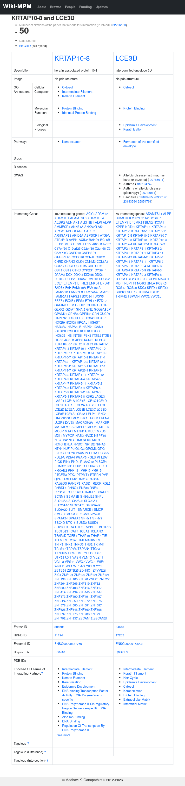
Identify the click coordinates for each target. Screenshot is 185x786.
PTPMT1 (83, 474)
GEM (70, 305)
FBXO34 (86, 296)
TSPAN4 (84, 548)
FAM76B (105, 292)
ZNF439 (72, 592)
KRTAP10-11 (63, 352)
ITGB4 (106, 335)
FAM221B (61, 292)
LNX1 (83, 418)
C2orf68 (100, 248)
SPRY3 (163, 287)
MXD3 (101, 431)
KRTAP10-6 (141, 235)
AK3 (76, 222)
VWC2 (80, 561)
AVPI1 (73, 239)
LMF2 (75, 418)
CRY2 (99, 265)
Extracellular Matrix (136, 699)
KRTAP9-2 (77, 392)
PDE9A (59, 457)
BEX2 (58, 244)
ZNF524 (60, 600)
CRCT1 (70, 265)
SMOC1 (69, 513)
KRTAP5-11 (78, 383)
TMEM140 (70, 540)
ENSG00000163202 (129, 643)
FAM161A (94, 287)
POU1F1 (79, 466)
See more (63, 735)
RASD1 (86, 483)
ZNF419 (60, 592)
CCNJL (90, 257)
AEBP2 (59, 222)
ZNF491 (84, 596)
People (70, 6)
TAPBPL (90, 526)
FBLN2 (148, 222)
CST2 (67, 270)
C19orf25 (74, 248)
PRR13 (86, 470)
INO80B (60, 335)
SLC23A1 (90, 500)
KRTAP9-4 (61, 396)
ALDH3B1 (87, 222)
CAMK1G (61, 252)
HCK (70, 318)
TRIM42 (60, 548)
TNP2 (68, 544)
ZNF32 (95, 583)
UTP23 (59, 557)
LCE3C (91, 409)
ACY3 (90, 213)
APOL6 (71, 231)
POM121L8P (63, 466)
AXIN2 (83, 239)
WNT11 (59, 566)
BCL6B (105, 239)
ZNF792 (60, 618)
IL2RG (95, 331)
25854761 (144, 201)
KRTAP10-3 (81, 352)
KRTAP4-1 (138, 252)
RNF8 (94, 487)
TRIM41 (99, 544)
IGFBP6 (60, 331)
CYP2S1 (88, 270)
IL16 (87, 331)
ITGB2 (96, 335)
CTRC (76, 270)
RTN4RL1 (89, 492)
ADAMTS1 (61, 218)
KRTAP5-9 (61, 392)
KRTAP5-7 (123, 270)
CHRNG (69, 261)
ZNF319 (84, 583)
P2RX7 (59, 453)
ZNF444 (96, 592)
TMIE (100, 540)
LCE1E (59, 405)
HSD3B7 (60, 326)
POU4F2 (92, 466)
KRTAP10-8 (72, 58)
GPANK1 (60, 313)
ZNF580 (72, 605)
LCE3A (70, 409)
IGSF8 (71, 331)
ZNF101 (67, 574)
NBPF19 (100, 435)
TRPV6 (71, 548)
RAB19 (82, 479)
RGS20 (132, 287)
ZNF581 (84, 605)
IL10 (80, 331)
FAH (68, 287)
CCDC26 (78, 257)
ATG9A (105, 235)
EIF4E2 (82, 283)
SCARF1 (103, 492)
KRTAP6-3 (154, 270)
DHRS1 (70, 279)
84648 (120, 626)
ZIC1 (57, 574)
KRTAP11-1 (97, 357)
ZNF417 (96, 587)
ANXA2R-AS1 (94, 226)
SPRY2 (97, 518)
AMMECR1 (62, 226)
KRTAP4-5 (93, 379)
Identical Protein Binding (79, 112)
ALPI (98, 222)
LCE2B (91, 405)
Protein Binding (72, 108)
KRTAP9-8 (77, 396)
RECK (97, 483)
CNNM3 (90, 261)
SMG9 (58, 513)
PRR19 (96, 470)
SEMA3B (72, 496)
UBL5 (97, 553)
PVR (105, 474)
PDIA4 (70, 457)
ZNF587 (96, 605)
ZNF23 (93, 579)
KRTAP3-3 (123, 252)
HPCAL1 (83, 322)
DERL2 (59, 279)
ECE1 (58, 283)
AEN (69, 222)
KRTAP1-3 (61, 348)
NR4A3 (101, 444)
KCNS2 (89, 339)
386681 (59, 626)
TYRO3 (87, 553)
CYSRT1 (101, 270)
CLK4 (80, 261)
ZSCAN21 (100, 618)
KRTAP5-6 (93, 387)
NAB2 (79, 435)
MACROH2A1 (85, 422)
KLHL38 (100, 339)
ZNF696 (96, 609)
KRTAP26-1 (80, 370)
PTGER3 (60, 474)
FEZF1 (59, 300)
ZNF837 (72, 618)
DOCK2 (104, 279)
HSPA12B (74, 326)
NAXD (89, 435)
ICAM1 (98, 326)
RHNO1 (72, 487)
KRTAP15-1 (80, 366)
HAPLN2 (60, 318)
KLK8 (58, 344)
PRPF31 (74, 470)
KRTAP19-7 (62, 370)
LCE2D (59, 409)
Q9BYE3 (122, 652)
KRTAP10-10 (96, 348)
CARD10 (75, 252)
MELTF (81, 426)
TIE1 (105, 535)
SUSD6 (93, 522)
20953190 (160, 197)
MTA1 (69, 431)
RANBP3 (74, 483)
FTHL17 (90, 300)
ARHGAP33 (62, 235)
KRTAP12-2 (80, 361)
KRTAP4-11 (78, 374)
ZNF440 (84, 592)
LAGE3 (100, 396)
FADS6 (59, 287)
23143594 (130, 201)
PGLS (91, 457)
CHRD (58, 261)
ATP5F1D (61, 239)
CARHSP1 (89, 252)
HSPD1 (87, 326)
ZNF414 (84, 587)
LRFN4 (104, 418)
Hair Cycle (130, 677)
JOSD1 (69, 339)
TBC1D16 (104, 526)
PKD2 (75, 461)
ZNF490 (72, 596)
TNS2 (88, 544)
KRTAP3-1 (96, 370)
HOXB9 (59, 322)
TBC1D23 (61, 531)
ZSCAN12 (85, 618)
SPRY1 (86, 518)
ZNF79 (95, 613)
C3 (109, 248)
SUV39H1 (61, 526)
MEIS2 (70, 426)
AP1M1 (59, 231)
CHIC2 (100, 257)
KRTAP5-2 (94, 383)
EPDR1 (105, 283)
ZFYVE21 (99, 570)
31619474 (144, 184)
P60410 (59, 652)
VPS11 (70, 561)
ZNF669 (84, 609)
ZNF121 (91, 574)
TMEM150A (86, 540)
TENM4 (143, 292)
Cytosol (67, 87)
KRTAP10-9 (80, 357)
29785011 (156, 179)
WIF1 (101, 561)
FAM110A (79, 287)
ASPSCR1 (91, 235)
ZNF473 (60, 596)
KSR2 (90, 396)
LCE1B (81, 400)
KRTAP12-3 (97, 361)
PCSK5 (103, 453)
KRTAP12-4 (124, 244)
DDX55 (89, 274)
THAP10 (84, 535)
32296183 (119, 25)
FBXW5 (98, 296)
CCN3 (120, 218)
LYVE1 (69, 422)
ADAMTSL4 (95, 218)
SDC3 (142, 287)
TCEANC (96, 531)
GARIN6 (60, 305)
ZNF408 (72, 587)
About (41, 6)
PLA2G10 (87, 461)
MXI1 (58, 435)
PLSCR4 (101, 461)
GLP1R (102, 305)
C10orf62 (91, 244)
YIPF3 (90, 566)
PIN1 (66, 461)
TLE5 (58, 540)
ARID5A (77, 235)
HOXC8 (71, 322)
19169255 (146, 197)
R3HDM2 (70, 479)
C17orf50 (60, 248)
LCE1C (91, 400)
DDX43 (78, 274)
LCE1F (69, 405)
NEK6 (87, 439)
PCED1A (91, 453)
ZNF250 (104, 579)
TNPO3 (78, 544)
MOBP (59, 431)
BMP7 (68, 244)
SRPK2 (132, 292)
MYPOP (68, 435)
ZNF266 (72, 583)
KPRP (67, 344)
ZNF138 (60, 579)
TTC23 (95, 548)
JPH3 (79, 339)
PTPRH (95, 474)
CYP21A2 (142, 218)
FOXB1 (70, 300)
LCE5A (80, 413)
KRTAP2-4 (123, 248)
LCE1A (70, 400)
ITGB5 (58, 339)
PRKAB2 (60, 470)
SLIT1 (72, 509)
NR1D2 (90, 444)
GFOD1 (80, 305)
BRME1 (78, 244)
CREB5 (81, 265)
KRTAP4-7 (61, 383)
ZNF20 (83, 579)
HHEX (79, 318)
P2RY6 (70, 453)
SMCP (98, 509)
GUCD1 (105, 313)
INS (69, 335)
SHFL (99, 496)
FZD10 (101, 300)
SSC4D (59, 522)
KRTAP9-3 (93, 392)
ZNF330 (60, 587)
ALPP (107, 222)
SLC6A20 (60, 509)
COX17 (59, 265)
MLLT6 (104, 426)
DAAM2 (59, 274)
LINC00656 (62, 418)
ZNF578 (60, 605)
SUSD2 (81, 522)
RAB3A (93, 479)
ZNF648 (72, 609)
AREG (90, 231)
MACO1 (163, 279)
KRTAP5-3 (61, 387)
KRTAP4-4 (77, 379)
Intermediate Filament (77, 91)
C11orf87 (105, 244)
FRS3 (80, 300)
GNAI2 (80, 309)
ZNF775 (72, 613)
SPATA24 (61, 518)
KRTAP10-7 (62, 357)
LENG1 (102, 413)
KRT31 (130, 226)
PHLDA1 (103, 457)
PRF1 (103, 466)
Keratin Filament (73, 96)
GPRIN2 (85, 313)
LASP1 (59, 400)
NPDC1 (78, 444)
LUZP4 (59, 422)
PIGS (58, 461)
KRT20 (77, 344)
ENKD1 (94, 283)
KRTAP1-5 (123, 231)
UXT (68, 557)
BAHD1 (94, 239)
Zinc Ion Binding (73, 716)
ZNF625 (60, 609)
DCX (69, 274)
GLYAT (70, 309)
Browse (55, 6)
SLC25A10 (61, 505)
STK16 (70, 522)
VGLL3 (59, 561)
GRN (95, 313)
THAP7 (96, 535)
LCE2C (101, 405)
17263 (120, 635)
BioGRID (25, 46)
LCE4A (70, 413)
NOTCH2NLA (63, 444)
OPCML (91, 448)
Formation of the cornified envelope (141, 143)
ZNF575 (96, 600)
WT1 (69, 566)
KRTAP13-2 (62, 366)
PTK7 (72, 474)
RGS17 (121, 287)
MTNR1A (80, 431)
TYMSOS (74, 553)
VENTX (87, 557)
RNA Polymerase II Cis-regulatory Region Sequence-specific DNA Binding (85, 708)
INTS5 (77, 335)
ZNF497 (96, 596)
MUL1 (92, 431)
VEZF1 (98, 557)
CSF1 (58, 270)
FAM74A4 (91, 292)
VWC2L (91, 561)
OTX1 (102, 448)
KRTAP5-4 (77, 387)
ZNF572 (84, 600)
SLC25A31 (77, 505)
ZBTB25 (73, 570)
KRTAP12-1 (62, 361)
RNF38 (84, 487)
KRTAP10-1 (78, 348)
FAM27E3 (76, 292)
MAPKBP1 (103, 422)
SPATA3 (74, 518)
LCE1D (102, 400)
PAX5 (80, 453)
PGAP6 (81, 457)
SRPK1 (121, 292)
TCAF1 (74, 531)
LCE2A (80, 405)
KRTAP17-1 (97, 366)
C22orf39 (87, 248)
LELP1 (91, 413)
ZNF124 (103, 574)
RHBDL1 (60, 487)
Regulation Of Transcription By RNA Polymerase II (83, 727)
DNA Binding (71, 721)
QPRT (58, 479)
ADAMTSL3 (78, 218)
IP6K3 (87, 335)
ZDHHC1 (85, 570)
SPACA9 (82, 513)
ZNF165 (72, 579)
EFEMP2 (70, 283)
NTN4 (58, 448)
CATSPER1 (62, 257)
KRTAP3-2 (61, 374)
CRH (91, 265)
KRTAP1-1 (101, 344)
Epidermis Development (140, 125)
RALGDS (60, 483)
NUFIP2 (68, 448)
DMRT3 (92, 279)
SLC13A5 (60, 500)
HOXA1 (90, 318)
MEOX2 (92, 426)
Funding (85, 6)
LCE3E (59, 413)
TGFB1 (72, 535)
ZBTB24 (60, 570)
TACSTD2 (76, 526)
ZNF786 (84, 613)
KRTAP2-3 (157, 244)
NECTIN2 (61, 439)
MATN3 (59, 426)
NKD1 (96, 439)
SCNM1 (59, 496)
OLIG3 (80, 448)
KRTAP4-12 (95, 374)
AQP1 (81, 231)
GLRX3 (59, 309)
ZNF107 (79, 574)
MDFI (119, 283)
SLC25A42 (93, 505)
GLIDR (91, 305)
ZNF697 (60, 613)
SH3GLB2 (87, 496)
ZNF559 (72, 600)
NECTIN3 (75, 439)
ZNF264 (60, 583)
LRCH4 (93, 418)
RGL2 (106, 483)
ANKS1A (77, 226)
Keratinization (132, 129)
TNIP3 (58, 544)
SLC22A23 (75, 500)
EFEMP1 (122, 222)
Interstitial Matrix (135, 703)
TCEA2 (84, 531)
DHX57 (81, 279)
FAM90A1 (61, 296)
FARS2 (74, 296)
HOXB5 (101, 318)
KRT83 (88, 344)
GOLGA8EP (102, 309)
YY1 (99, 566)
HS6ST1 (96, 322)
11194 (58, 635)
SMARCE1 (85, 509)
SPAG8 (95, 513)
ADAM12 (101, 213)
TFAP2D (60, 535)
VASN (76, 557)
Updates (102, 6)
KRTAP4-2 (61, 379)
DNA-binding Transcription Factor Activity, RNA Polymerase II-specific (85, 695)
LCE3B (80, 409)
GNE (89, 309)
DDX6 (99, 274)
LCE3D (126, 58)
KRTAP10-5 (99, 352)
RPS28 (76, 492)
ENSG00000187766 (68, 643)
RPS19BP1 (62, 492)
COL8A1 (102, 261)
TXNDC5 (60, 553)
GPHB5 (73, 313)
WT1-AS (79, 566)
